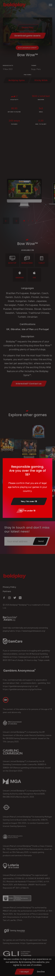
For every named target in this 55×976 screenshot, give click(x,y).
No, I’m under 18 (27, 510)
